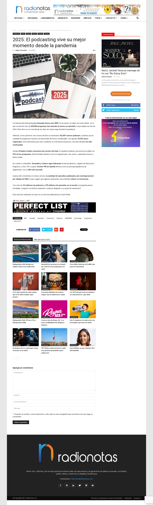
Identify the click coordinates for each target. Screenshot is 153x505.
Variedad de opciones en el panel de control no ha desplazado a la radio (53, 266)
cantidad (32, 218)
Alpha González (21, 50)
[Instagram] (66, 485)
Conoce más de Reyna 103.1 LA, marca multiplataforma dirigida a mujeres (52, 322)
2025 (25, 218)
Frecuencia (50, 218)
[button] (137, 18)
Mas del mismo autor (42, 239)
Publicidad (128, 498)
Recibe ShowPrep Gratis (121, 94)
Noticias (18, 18)
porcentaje (78, 218)
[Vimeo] (86, 485)
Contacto (110, 18)
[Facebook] (60, 485)
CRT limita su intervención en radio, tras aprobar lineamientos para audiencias (53, 350)
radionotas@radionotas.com (82, 479)
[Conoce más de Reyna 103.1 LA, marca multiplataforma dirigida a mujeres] (54, 309)
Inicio (14, 30)
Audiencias (16, 34)
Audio (23, 34)
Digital (28, 34)
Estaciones (74, 345)
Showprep (75, 18)
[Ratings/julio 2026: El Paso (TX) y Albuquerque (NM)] (26, 309)
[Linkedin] (73, 485)
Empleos (87, 18)
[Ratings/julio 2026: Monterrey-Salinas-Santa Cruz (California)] (26, 253)
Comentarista (75, 261)
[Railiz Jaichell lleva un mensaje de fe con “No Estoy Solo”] (121, 53)
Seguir (136, 110)
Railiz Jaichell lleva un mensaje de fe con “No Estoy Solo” (121, 72)
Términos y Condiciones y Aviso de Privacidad (106, 498)
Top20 (97, 18)
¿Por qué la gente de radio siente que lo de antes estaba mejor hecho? (24, 294)
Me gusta (135, 105)
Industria (59, 218)
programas (88, 218)
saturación (17, 221)
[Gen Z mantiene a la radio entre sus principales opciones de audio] (83, 309)
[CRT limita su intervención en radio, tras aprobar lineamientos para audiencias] (54, 337)
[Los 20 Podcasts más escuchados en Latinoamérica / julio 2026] (83, 281)
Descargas (33, 18)
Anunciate (63, 18)
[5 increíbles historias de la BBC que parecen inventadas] (83, 253)
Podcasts (46, 34)
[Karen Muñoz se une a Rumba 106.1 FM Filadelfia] (83, 337)
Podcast (40, 34)
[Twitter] (79, 485)
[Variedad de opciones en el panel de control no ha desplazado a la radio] (54, 253)
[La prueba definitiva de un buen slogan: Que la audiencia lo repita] (54, 281)
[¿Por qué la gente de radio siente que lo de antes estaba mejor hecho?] (26, 281)
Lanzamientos (47, 18)
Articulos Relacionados (22, 239)
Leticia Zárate (107, 77)
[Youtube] (92, 485)
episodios (41, 218)
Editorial (15, 289)
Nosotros (137, 498)
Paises (123, 18)
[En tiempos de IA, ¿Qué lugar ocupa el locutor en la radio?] (26, 337)
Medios (34, 34)
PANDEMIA (68, 218)
